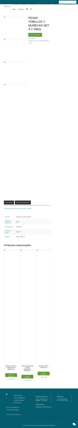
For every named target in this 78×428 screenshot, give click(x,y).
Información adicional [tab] (22, 202)
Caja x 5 (18, 231)
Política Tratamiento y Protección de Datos (13, 409)
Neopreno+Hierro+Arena (23, 217)
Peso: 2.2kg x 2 (20, 236)
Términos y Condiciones (13, 414)
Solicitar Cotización (35, 35)
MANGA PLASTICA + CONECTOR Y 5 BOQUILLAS (11, 367)
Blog (14, 9)
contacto (20, 9)
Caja (17, 222)
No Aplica (19, 227)
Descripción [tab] (8, 202)
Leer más (11, 379)
